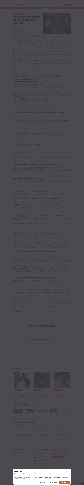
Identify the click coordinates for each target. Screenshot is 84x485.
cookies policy (22, 478)
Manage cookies (53, 482)
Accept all (64, 482)
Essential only (42, 482)
